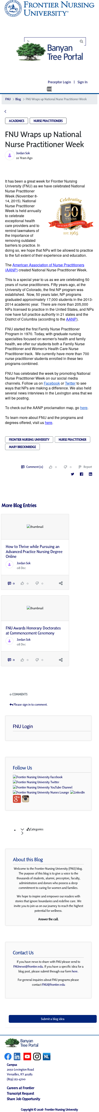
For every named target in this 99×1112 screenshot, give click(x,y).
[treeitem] (54, 831)
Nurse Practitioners (48, 121)
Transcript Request (20, 1093)
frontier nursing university (29, 439)
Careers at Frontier (20, 1087)
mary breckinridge (22, 447)
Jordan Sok (23, 153)
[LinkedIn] (90, 474)
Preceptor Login (59, 82)
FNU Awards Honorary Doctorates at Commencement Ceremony (33, 630)
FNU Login (23, 726)
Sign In (82, 82)
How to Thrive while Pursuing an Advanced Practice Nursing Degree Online (34, 551)
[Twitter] (72, 474)
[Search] (57, 41)
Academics (16, 121)
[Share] (60, 583)
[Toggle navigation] (49, 88)
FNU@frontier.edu (53, 984)
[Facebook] (81, 474)
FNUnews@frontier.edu (28, 966)
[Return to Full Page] (5, 111)
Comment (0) (34, 467)
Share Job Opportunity (23, 1098)
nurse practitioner (72, 439)
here (75, 971)
